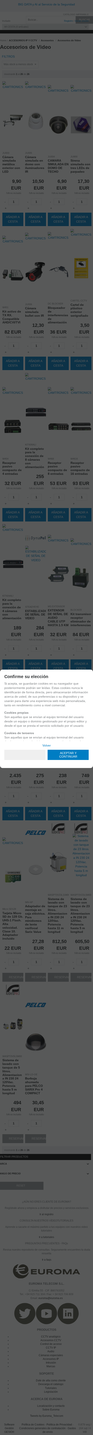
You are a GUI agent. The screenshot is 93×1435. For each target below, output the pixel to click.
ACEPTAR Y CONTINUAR (68, 754)
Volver (46, 745)
